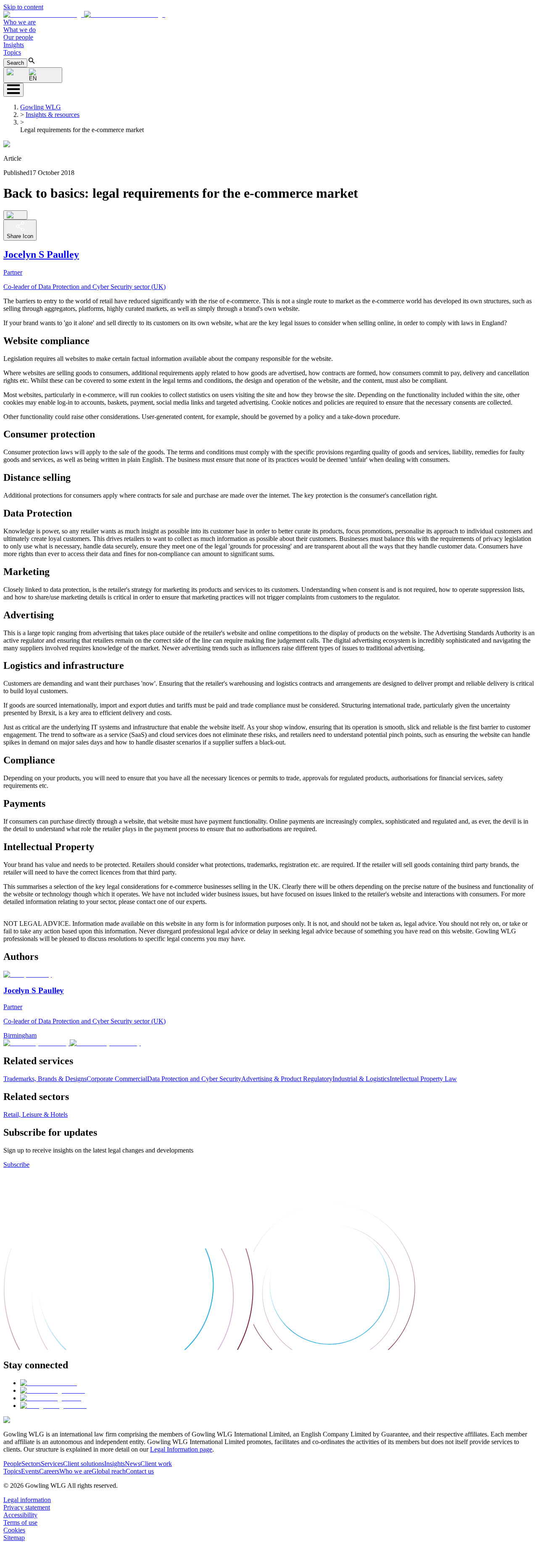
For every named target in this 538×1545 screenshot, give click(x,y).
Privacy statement (26, 1507)
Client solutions (83, 1463)
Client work (156, 1463)
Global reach (109, 1471)
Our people (18, 37)
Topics (12, 52)
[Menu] (13, 90)
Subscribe (16, 1164)
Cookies (14, 1530)
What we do (19, 29)
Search (15, 63)
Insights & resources (52, 114)
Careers (49, 1471)
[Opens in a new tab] (48, 1382)
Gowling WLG (40, 107)
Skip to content (23, 7)
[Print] (15, 215)
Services (52, 1463)
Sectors (31, 1463)
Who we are (19, 22)
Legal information (27, 1499)
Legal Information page (181, 1449)
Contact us (140, 1471)
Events (30, 1471)
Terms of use (20, 1522)
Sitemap (14, 1537)
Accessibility (20, 1514)
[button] (84, 14)
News (132, 1463)
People (12, 1463)
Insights (13, 44)
